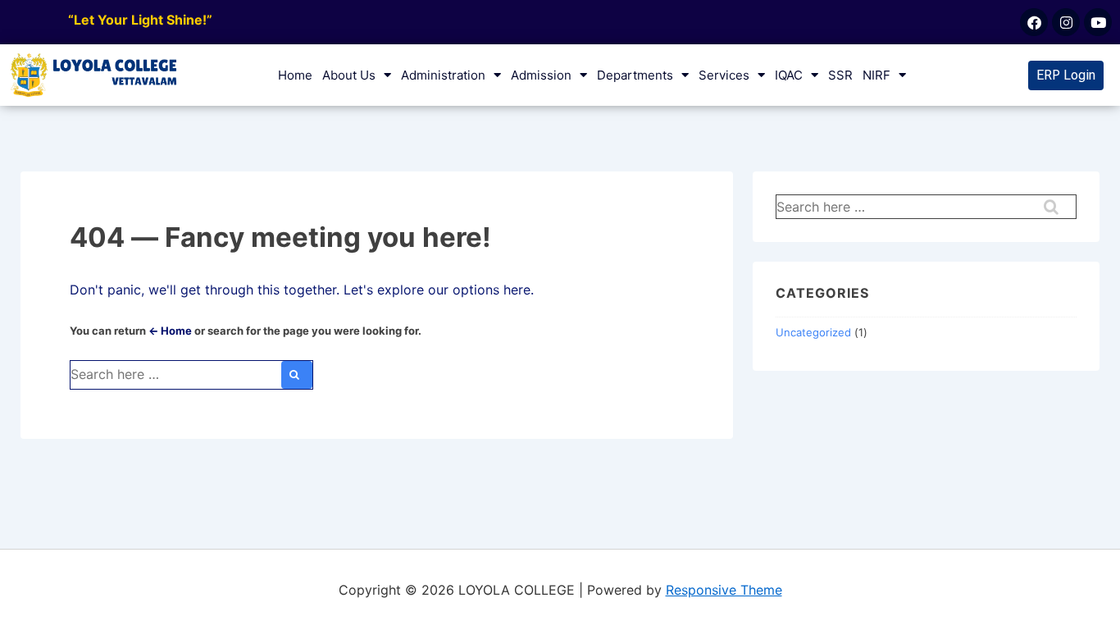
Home (295, 75)
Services (724, 75)
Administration (443, 75)
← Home (170, 330)
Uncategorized (813, 332)
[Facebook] (1034, 22)
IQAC (789, 75)
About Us (349, 75)
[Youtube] (1098, 22)
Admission (541, 75)
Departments (635, 75)
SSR (840, 75)
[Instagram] (1066, 22)
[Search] (296, 375)
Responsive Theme (724, 590)
